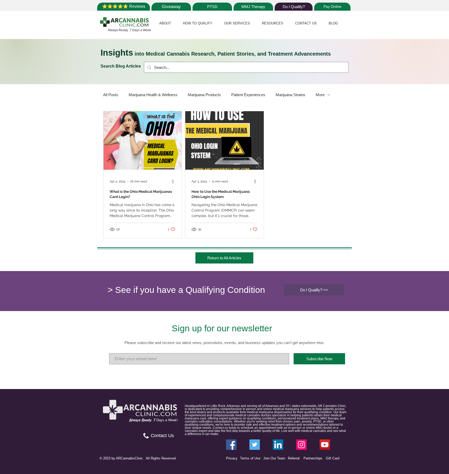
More (320, 95)
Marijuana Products (204, 95)
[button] (165, 23)
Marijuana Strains (290, 95)
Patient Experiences (248, 95)
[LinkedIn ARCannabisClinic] (278, 444)
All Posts (110, 95)
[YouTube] (325, 444)
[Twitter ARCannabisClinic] (254, 444)
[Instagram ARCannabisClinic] (301, 444)
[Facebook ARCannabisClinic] (231, 444)
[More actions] (174, 181)
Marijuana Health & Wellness (153, 95)
